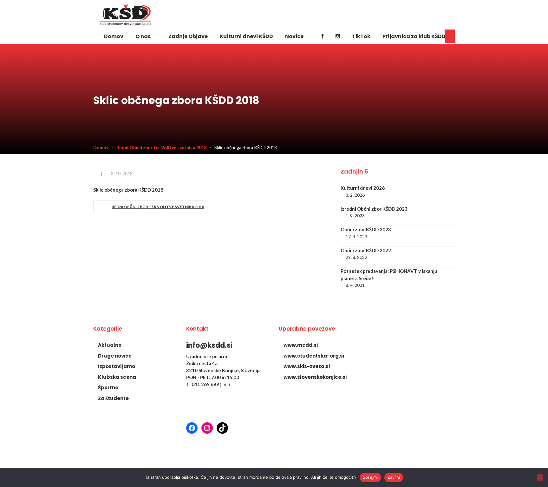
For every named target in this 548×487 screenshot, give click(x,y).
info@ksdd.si (209, 345)
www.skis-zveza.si (307, 366)
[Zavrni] (540, 477)
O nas (143, 36)
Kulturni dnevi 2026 (363, 188)
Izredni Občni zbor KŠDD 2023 (374, 209)
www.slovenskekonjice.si (315, 377)
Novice (294, 36)
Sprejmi (370, 477)
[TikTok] (222, 428)
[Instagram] (337, 36)
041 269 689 (205, 384)
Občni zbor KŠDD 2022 (366, 250)
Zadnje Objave (188, 36)
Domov (113, 36)
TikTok (361, 36)
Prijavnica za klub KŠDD (414, 36)
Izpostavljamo (116, 366)
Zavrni (394, 477)
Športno (108, 387)
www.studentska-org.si (314, 355)
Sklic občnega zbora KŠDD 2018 (128, 190)
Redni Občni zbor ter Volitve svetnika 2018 (158, 206)
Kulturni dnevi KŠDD (246, 36)
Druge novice (115, 355)
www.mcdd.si (301, 345)
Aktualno (109, 345)
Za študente (113, 398)
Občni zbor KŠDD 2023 (366, 229)
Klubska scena (117, 377)
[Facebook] (322, 36)
